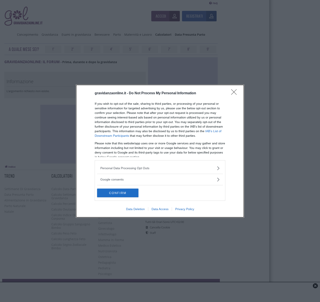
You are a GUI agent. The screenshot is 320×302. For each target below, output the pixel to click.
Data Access (160, 209)
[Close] (235, 93)
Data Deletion (135, 209)
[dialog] (160, 151)
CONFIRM (117, 193)
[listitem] (160, 168)
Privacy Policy (184, 209)
